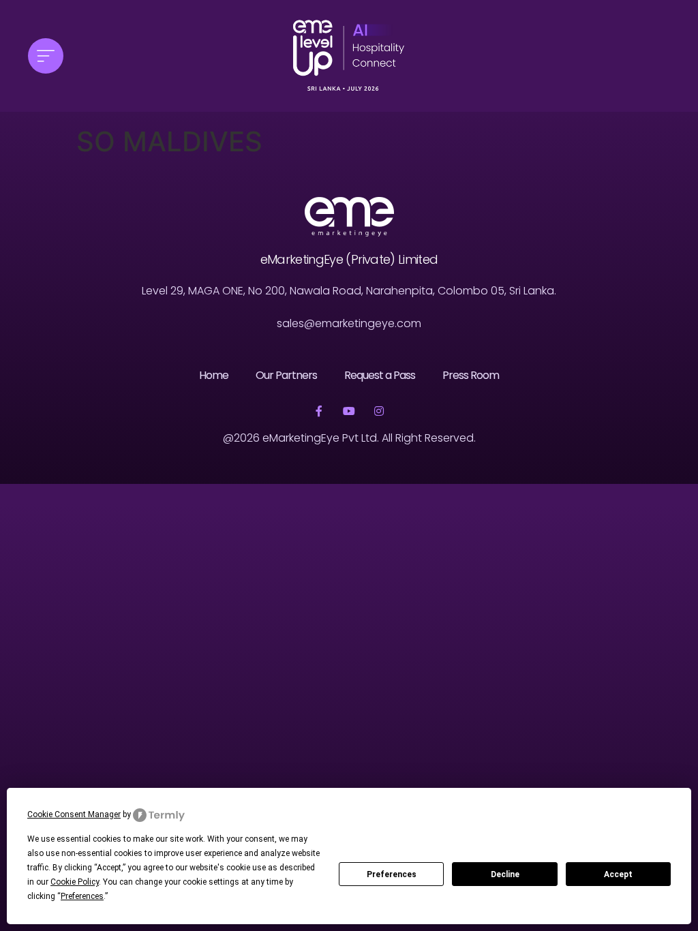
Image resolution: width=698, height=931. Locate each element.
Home (213, 375)
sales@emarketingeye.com (349, 323)
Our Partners (286, 375)
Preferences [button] (82, 896)
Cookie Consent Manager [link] (74, 814)
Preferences (391, 874)
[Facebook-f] (319, 411)
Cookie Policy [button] (74, 882)
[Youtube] (349, 411)
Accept (618, 874)
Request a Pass (379, 375)
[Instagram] (379, 411)
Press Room (470, 375)
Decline (505, 874)
